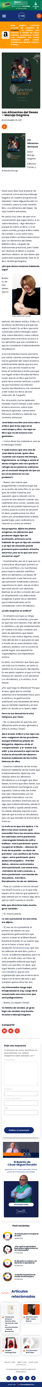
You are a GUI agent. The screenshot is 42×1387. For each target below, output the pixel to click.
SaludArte (11, 971)
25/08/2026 (18, 1279)
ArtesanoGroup (21, 947)
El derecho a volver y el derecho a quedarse (25, 1262)
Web (6, 1108)
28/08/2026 (18, 1238)
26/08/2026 (18, 1266)
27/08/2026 (18, 1253)
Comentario (10, 1060)
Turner (5, 954)
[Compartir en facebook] (4, 1030)
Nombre (8, 1089)
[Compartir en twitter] (10, 1030)
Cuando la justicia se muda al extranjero (24, 1275)
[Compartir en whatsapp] (17, 1030)
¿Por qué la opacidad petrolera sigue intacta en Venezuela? (26, 1248)
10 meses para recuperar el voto (26, 1234)
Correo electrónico (13, 1098)
